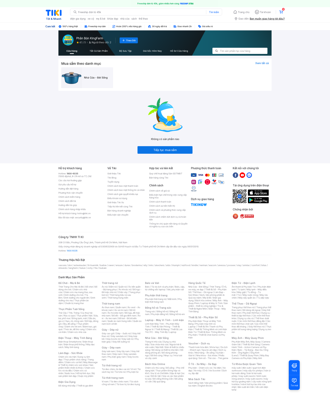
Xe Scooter (215, 370)
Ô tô (205, 370)
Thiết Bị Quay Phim (249, 355)
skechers (159, 265)
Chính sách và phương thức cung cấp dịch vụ (167, 211)
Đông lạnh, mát (79, 318)
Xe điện (217, 368)
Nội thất (159, 347)
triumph (176, 265)
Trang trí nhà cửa (153, 341)
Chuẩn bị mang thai (74, 303)
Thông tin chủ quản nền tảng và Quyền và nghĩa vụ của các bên (168, 225)
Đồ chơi (89, 286)
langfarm (73, 268)
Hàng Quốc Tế (196, 283)
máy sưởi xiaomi (254, 379)
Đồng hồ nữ (162, 311)
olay (239, 265)
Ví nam (105, 381)
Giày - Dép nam (111, 347)
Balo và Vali (152, 283)
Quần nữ (122, 286)
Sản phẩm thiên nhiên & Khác (75, 366)
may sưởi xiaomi (247, 376)
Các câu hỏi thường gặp (70, 180)
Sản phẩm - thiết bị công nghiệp (208, 304)
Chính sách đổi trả (67, 201)
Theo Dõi (131, 40)
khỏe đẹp (112, 18)
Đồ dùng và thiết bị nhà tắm (165, 350)
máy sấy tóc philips (253, 370)
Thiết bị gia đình (85, 385)
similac (246, 265)
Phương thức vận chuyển (70, 193)
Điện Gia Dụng (66, 381)
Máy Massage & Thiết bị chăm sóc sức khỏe (78, 363)
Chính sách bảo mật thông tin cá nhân (126, 190)
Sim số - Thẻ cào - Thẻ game (213, 358)
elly (145, 265)
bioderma (137, 265)
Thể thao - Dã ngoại (203, 292)
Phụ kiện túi (133, 372)
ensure (119, 265)
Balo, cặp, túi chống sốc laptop (165, 288)
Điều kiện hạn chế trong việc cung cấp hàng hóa (168, 196)
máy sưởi (236, 368)
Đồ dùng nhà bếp (66, 385)
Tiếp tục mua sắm (165, 150)
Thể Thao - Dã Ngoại (244, 303)
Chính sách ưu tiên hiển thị (162, 206)
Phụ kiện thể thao (251, 313)
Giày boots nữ (113, 339)
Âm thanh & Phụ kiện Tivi (244, 286)
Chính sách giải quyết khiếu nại (122, 194)
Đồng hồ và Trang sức (158, 307)
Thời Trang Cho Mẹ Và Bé (71, 286)
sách (134, 18)
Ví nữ (133, 369)
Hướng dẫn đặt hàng (68, 188)
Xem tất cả (262, 63)
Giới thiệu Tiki (114, 173)
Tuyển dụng (113, 182)
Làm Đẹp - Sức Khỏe (70, 353)
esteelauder (80, 265)
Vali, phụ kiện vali (175, 289)
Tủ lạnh (241, 289)
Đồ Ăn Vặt (156, 376)
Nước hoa (69, 373)
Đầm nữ (113, 286)
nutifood (186, 265)
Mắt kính (172, 299)
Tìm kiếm (214, 12)
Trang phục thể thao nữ (243, 307)
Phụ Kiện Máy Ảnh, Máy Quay (246, 341)
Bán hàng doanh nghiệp (119, 210)
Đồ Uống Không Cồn (163, 379)
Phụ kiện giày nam (117, 357)
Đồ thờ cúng (156, 355)
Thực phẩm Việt (84, 315)
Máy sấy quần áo (246, 297)
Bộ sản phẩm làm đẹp (76, 374)
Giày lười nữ (127, 339)
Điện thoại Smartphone (69, 341)
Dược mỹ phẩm (85, 376)
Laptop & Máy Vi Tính (211, 303)
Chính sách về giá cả (159, 190)
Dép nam (117, 354)
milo (151, 265)
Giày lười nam (108, 351)
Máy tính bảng (72, 347)
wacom (212, 265)
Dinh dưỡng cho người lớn (76, 297)
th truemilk (93, 265)
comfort (256, 265)
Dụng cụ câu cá (246, 318)
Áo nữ (104, 286)
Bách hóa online (203, 300)
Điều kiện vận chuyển (117, 214)
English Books (205, 385)
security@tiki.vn (83, 217)
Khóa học (214, 347)
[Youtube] (242, 175)
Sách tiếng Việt (195, 383)
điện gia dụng (78, 18)
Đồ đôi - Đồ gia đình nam (124, 315)
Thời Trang (215, 286)
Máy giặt (241, 292)
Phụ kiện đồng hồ (159, 314)
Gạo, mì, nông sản (74, 321)
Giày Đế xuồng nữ (121, 341)
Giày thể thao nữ (257, 326)
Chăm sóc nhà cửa (77, 332)
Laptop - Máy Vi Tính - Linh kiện (164, 320)
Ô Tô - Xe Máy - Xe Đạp (202, 364)
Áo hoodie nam (115, 313)
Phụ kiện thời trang (156, 295)
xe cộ (91, 18)
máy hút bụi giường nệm (250, 380)
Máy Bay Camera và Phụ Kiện (250, 356)
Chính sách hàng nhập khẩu (72, 209)
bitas (263, 265)
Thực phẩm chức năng (75, 359)
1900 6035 (72, 250)
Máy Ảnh (257, 358)
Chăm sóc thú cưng (154, 368)
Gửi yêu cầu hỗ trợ (67, 184)
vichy (90, 268)
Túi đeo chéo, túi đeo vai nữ (115, 369)
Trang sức (150, 311)
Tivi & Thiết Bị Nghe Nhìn (205, 307)
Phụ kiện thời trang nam (163, 300)
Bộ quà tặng (159, 381)
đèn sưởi (246, 368)
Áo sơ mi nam (121, 310)
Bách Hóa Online (155, 364)
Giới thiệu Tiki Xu (115, 202)
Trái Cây (62, 313)
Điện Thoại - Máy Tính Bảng (75, 337)
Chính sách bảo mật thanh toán (122, 186)
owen (111, 265)
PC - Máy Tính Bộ (158, 332)
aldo (168, 265)
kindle (195, 265)
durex (127, 265)
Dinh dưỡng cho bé (73, 295)
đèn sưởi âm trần (246, 387)
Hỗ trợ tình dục (83, 373)
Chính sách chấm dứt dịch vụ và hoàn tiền (167, 218)
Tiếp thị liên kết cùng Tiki (120, 206)
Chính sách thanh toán (160, 201)
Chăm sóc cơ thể (73, 362)
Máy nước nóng (250, 295)
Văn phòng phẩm (213, 383)
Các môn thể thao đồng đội (251, 321)
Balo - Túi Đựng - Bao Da (250, 350)
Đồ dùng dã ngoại (251, 310)
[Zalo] (249, 175)
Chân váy (122, 292)
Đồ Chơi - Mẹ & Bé (69, 283)
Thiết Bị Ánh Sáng (251, 344)
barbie (103, 265)
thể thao (143, 18)
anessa (222, 265)
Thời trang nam (111, 303)
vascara (62, 265)
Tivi (239, 295)
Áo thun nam (108, 307)
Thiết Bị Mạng (162, 329)
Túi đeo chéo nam (119, 381)
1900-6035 (72, 173)
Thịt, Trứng (73, 313)
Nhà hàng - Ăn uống (204, 352)
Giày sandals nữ (119, 336)
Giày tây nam (123, 351)
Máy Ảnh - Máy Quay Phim (248, 337)
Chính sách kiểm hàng (69, 197)
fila (95, 268)
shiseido (62, 268)
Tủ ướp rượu (263, 297)
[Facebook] (235, 175)
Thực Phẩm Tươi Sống (71, 309)
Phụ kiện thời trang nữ (155, 299)
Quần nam (121, 307)
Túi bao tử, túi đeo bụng (128, 384)
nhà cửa (124, 18)
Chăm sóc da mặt (67, 357)
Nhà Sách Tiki (196, 379)
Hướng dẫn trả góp (67, 205)
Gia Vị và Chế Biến (160, 373)
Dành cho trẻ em (73, 326)
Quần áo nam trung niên (119, 321)
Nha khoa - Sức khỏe (206, 355)
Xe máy (197, 370)
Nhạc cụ (168, 355)
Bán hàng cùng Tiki (158, 177)
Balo (147, 286)
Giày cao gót (108, 333)
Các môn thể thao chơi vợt (251, 322)
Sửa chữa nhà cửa (159, 344)
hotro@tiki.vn (84, 213)
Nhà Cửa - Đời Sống (157, 337)
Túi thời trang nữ (112, 365)
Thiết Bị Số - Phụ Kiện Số (203, 317)
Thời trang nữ (110, 283)
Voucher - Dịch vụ (199, 343)
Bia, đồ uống (69, 324)
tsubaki (103, 268)
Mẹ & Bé (207, 297)
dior (70, 265)
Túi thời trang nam (113, 377)
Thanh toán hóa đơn (198, 347)
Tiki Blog (111, 177)
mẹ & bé (100, 18)
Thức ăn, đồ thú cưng (74, 329)
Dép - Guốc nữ (123, 333)
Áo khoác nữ (125, 289)
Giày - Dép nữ (110, 329)
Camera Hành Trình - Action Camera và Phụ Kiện (251, 347)
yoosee (231, 265)
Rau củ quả (69, 315)
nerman (203, 265)
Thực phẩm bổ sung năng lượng (251, 328)
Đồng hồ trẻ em (177, 314)
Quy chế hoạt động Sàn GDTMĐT (165, 173)
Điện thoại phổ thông (74, 344)
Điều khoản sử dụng (117, 198)
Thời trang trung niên (118, 297)
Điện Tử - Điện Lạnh (243, 283)
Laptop (172, 332)
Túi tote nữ (120, 372)
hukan (83, 268)
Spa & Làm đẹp (209, 350)
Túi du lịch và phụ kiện (162, 286)
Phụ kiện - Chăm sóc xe (200, 368)
